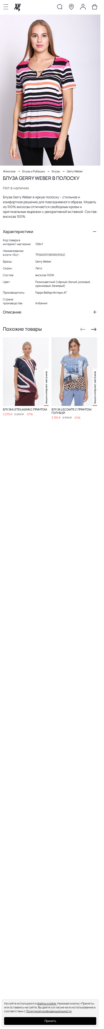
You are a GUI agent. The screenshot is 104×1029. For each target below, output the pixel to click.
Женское (9, 171)
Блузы (56, 171)
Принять (50, 1021)
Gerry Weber (75, 171)
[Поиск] (60, 8)
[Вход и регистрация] (83, 8)
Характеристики (18, 231)
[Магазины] (71, 8)
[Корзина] (94, 8)
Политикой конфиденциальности (49, 1011)
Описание (12, 312)
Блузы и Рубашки (33, 171)
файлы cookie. (47, 1003)
